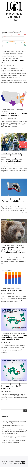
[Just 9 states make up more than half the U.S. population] (14, 91)
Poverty (21, 56)
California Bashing (10, 51)
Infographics (9, 56)
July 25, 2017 (7, 342)
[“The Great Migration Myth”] (17, 302)
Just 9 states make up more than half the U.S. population (14, 114)
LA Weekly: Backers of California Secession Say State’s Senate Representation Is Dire (14, 337)
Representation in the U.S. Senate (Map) (11, 387)
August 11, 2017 (11, 293)
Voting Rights (8, 58)
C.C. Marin (4, 65)
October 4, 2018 (11, 255)
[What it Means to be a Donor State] (14, 30)
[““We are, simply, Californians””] (26, 212)
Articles (3, 51)
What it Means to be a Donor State (12, 61)
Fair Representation (12, 55)
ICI (2, 342)
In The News (23, 333)
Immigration (19, 288)
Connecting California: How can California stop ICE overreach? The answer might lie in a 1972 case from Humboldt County (14, 431)
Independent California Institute (14, 17)
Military (15, 56)
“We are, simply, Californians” (12, 201)
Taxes (3, 58)
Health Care (21, 55)
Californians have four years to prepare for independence (13, 160)
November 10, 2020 (12, 163)
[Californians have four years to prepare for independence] (14, 133)
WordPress (9, 463)
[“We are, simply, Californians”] (14, 179)
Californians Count (5, 53)
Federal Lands (14, 155)
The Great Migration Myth (11, 291)
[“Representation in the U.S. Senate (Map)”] (8, 399)
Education (20, 53)
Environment (4, 55)
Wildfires (15, 58)
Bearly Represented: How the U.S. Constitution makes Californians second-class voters (14, 250)
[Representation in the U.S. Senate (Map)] (14, 360)
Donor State (13, 53)
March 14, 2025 (11, 65)
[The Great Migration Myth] (14, 270)
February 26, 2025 (12, 118)
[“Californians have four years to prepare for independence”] (7, 172)
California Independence (21, 51)
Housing (3, 56)
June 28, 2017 (8, 391)
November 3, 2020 (12, 204)
